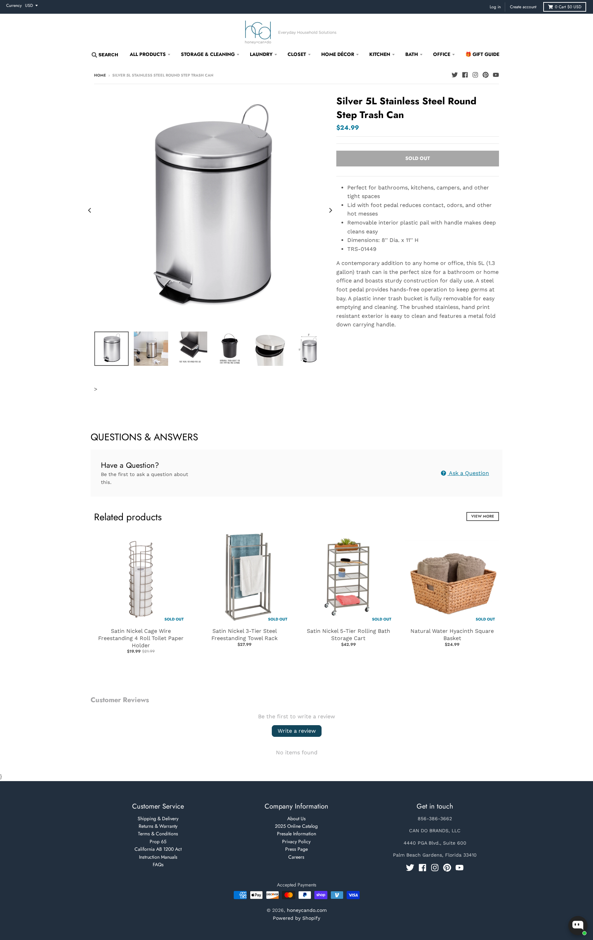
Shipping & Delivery (158, 818)
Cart (568, 7)
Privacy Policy (296, 841)
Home (100, 75)
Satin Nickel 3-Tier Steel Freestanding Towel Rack (244, 634)
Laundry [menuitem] (261, 54)
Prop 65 (158, 841)
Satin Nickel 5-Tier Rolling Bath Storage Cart (348, 634)
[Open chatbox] (578, 925)
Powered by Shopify (296, 918)
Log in (495, 7)
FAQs (158, 864)
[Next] (330, 210)
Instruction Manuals (158, 857)
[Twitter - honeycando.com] (455, 75)
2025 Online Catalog (296, 826)
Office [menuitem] (441, 54)
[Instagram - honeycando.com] (475, 75)
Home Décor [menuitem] (337, 54)
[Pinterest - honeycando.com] (485, 75)
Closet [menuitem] (297, 54)
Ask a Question (468, 473)
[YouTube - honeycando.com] (496, 75)
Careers (296, 857)
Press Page (296, 849)
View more (482, 516)
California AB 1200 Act (158, 849)
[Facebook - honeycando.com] (465, 75)
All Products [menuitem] (148, 54)
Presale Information (296, 833)
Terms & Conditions (158, 833)
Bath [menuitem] (411, 54)
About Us (296, 818)
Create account (523, 7)
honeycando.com (307, 910)
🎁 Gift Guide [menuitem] (482, 54)
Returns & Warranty (158, 826)
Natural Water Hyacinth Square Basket (452, 634)
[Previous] (90, 210)
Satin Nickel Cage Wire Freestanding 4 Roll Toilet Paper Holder (141, 638)
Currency (14, 5)
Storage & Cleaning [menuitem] (208, 54)
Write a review (297, 731)
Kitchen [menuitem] (379, 54)
